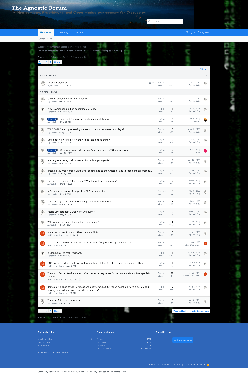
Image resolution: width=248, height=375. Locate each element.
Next (56, 62)
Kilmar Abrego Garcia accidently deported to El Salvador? (79, 201)
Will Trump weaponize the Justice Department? (73, 222)
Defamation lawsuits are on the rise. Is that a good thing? (78, 139)
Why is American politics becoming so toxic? (71, 108)
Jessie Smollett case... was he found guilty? (71, 211)
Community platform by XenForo (65, 372)
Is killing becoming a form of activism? (68, 98)
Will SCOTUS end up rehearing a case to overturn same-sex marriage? (85, 129)
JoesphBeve (145, 348)
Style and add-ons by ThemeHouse (110, 372)
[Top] (204, 364)
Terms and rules (168, 364)
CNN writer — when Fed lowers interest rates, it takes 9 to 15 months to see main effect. (95, 263)
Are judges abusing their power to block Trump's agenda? (78, 160)
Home (199, 364)
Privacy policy (183, 364)
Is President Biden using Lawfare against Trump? (83, 119)
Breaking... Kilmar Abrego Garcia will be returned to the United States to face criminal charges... (99, 170)
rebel (198, 152)
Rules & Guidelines (57, 82)
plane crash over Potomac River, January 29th (72, 232)
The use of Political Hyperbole (63, 300)
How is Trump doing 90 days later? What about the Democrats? (82, 181)
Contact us (154, 364)
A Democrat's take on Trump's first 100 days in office (76, 191)
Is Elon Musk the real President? (64, 252)
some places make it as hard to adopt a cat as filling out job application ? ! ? (89, 242)
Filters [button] (203, 69)
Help (193, 364)
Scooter (196, 121)
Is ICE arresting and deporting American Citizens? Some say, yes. (92, 150)
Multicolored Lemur (56, 235)
